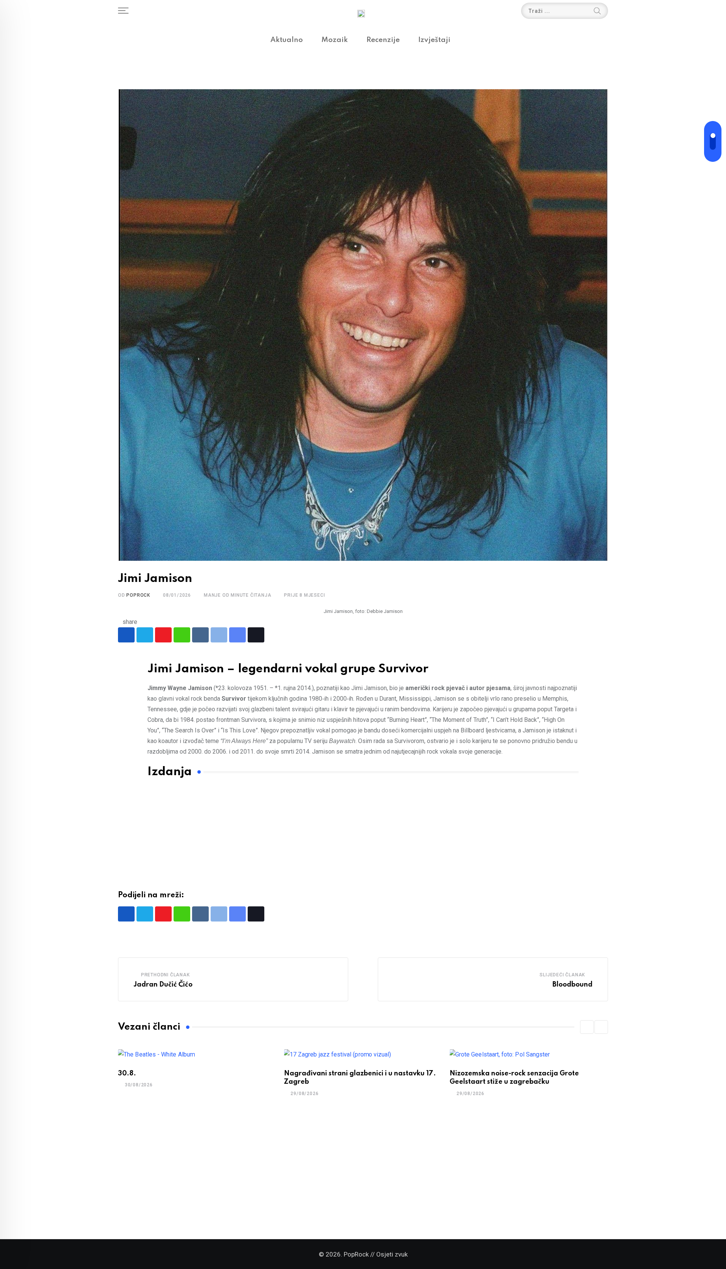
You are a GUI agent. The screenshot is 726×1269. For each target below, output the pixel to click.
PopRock (138, 595)
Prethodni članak (165, 974)
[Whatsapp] (182, 634)
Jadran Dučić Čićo (162, 984)
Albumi (199, 820)
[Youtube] (163, 634)
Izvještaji (434, 39)
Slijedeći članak (562, 974)
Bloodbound (572, 984)
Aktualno (286, 39)
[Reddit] (200, 634)
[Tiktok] (256, 634)
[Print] (219, 634)
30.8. (127, 1073)
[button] (587, 1027)
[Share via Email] (237, 634)
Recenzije (383, 39)
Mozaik (334, 39)
